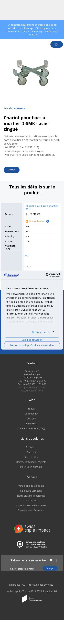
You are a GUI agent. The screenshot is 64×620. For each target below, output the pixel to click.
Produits (31, 408)
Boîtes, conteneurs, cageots (31, 461)
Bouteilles (31, 447)
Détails (11, 169)
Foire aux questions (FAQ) (31, 428)
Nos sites (31, 500)
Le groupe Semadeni (31, 490)
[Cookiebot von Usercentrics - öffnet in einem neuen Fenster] (46, 275)
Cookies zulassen (32, 339)
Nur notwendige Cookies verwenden (32, 345)
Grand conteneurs (14, 108)
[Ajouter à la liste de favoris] (29, 267)
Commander (31, 413)
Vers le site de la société (31, 485)
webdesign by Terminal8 (20, 591)
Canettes (31, 452)
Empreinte (14, 584)
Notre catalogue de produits (31, 505)
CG (23, 584)
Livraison (31, 418)
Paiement (31, 423)
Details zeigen (40, 331)
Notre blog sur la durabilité (31, 495)
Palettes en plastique (31, 466)
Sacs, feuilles (31, 457)
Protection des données (40, 584)
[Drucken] (56, 44)
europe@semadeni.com (32, 387)
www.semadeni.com (32, 390)
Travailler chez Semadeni (31, 510)
